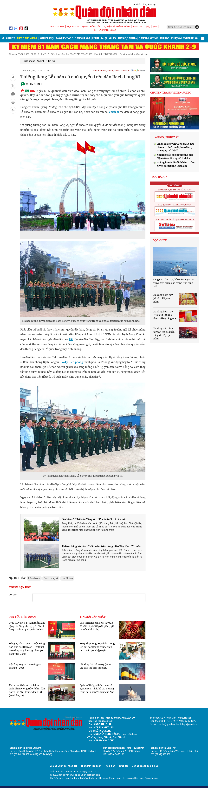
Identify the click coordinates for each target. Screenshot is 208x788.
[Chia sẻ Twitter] (13, 86)
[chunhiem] (174, 81)
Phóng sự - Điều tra (127, 38)
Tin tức (51, 61)
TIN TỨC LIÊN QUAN (22, 616)
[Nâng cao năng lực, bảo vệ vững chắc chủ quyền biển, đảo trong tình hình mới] (175, 261)
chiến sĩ (114, 112)
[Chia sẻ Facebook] (13, 77)
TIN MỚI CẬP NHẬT (92, 616)
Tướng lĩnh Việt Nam (148, 38)
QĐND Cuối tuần (91, 26)
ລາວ (155, 26)
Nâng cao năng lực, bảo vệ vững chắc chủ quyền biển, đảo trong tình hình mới (173, 283)
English (137, 26)
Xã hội (104, 38)
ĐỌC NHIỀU (160, 240)
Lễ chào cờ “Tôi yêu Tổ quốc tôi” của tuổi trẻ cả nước (94, 519)
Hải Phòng (67, 578)
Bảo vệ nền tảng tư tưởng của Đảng (73, 38)
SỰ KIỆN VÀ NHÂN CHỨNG (117, 26)
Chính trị (10, 38)
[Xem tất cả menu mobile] (202, 38)
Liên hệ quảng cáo (141, 765)
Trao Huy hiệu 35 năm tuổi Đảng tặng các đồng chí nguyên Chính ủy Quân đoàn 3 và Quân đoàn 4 (27, 626)
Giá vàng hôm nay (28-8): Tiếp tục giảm (163, 298)
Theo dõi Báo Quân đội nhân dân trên (110, 70)
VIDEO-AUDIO (57, 26)
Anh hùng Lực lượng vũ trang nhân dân (179, 38)
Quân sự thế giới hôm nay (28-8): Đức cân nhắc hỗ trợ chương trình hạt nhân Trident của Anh (97, 689)
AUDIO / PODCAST (167, 137)
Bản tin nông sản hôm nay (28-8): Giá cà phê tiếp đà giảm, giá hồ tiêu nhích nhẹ (97, 626)
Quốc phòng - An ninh (27, 38)
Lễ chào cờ (34, 578)
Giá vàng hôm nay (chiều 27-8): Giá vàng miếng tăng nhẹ (164, 315)
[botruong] (174, 65)
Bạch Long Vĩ (51, 578)
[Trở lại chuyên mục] (13, 110)
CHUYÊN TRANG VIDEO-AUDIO (170, 92)
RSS (156, 765)
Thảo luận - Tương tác (116, 765)
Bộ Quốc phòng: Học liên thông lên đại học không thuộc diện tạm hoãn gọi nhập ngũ (97, 647)
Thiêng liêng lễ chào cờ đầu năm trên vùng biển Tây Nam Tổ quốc (101, 546)
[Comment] (13, 94)
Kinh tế (95, 38)
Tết (71, 339)
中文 (148, 26)
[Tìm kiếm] (197, 27)
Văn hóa (112, 38)
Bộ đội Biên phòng (71, 362)
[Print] (13, 102)
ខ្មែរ (95, 30)
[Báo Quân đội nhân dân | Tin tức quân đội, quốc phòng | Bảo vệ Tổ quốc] (104, 13)
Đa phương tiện (46, 38)
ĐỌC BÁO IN (73, 26)
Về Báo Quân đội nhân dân (64, 765)
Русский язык (107, 30)
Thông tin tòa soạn (91, 765)
